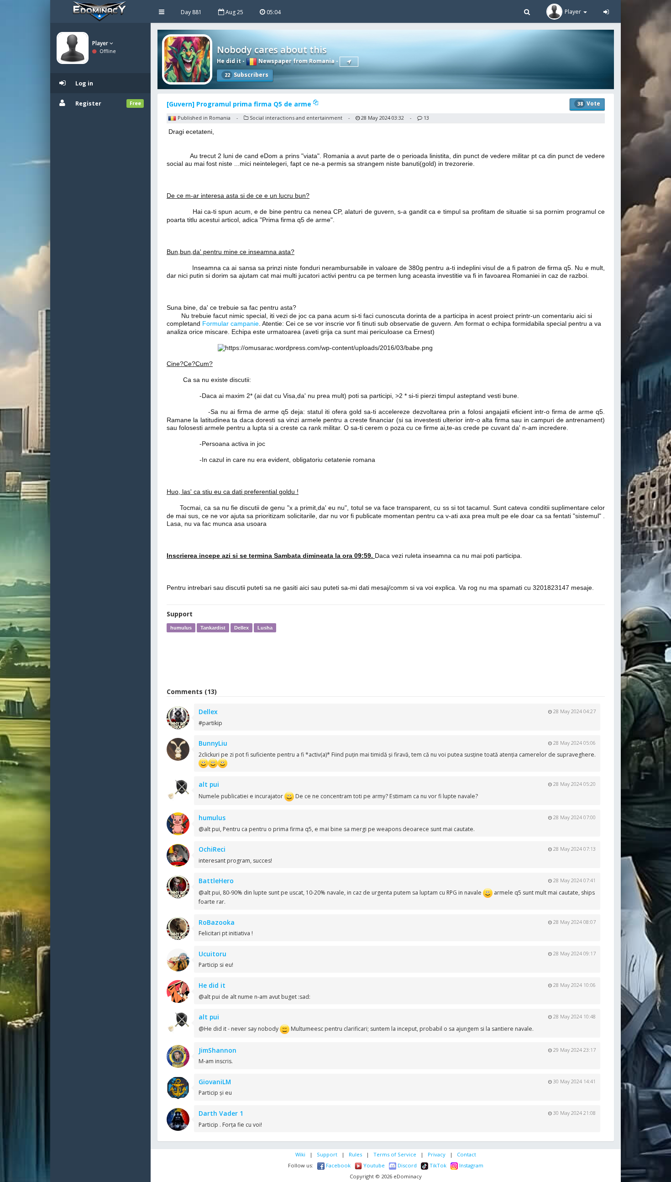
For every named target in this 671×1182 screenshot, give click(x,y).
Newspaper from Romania (296, 61)
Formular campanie (230, 323)
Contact (466, 1154)
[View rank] (349, 62)
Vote (588, 103)
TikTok (437, 1165)
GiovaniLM (215, 1081)
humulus (181, 628)
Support (327, 1154)
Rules (355, 1154)
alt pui (209, 784)
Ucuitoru (212, 953)
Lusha (265, 628)
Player (101, 43)
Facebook (338, 1165)
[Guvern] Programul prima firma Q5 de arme (240, 104)
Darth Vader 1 (221, 1113)
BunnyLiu (213, 743)
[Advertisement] (386, 659)
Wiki (300, 1154)
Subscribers (246, 75)
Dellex (241, 628)
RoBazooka (217, 922)
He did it (229, 61)
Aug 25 (233, 12)
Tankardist (212, 628)
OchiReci (212, 849)
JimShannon (217, 1050)
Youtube (373, 1165)
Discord (406, 1165)
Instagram (470, 1165)
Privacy (437, 1154)
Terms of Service (394, 1154)
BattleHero (216, 880)
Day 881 (191, 12)
